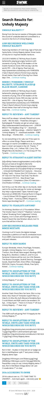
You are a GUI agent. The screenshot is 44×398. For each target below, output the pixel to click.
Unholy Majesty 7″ (13, 30)
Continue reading (19, 77)
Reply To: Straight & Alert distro (21, 157)
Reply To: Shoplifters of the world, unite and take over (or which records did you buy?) (21, 273)
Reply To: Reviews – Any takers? (20, 114)
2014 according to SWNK (16, 372)
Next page (23, 383)
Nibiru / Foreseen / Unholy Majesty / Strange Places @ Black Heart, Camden (18, 84)
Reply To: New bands (14, 243)
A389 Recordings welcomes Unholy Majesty (18, 44)
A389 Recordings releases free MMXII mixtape (20, 227)
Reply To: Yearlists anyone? (18, 205)
